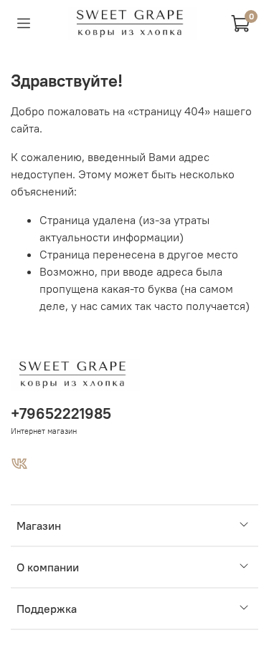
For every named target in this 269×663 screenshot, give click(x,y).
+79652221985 (61, 413)
